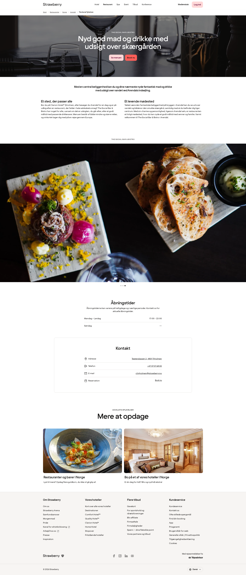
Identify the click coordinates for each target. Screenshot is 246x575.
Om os (46, 506)
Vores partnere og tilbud (138, 534)
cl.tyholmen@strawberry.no (149, 373)
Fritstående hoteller (94, 535)
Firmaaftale (132, 521)
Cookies (173, 543)
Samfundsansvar (51, 514)
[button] (120, 285)
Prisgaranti (174, 527)
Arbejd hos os (49, 531)
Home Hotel (90, 527)
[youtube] (132, 555)
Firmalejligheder (134, 525)
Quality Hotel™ (92, 518)
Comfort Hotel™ (92, 514)
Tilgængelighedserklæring (181, 539)
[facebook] (113, 555)
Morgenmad (49, 518)
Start (45, 12)
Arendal (73, 12)
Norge (64, 12)
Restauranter (54, 12)
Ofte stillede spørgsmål (180, 514)
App (171, 522)
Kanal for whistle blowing (55, 527)
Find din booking (177, 518)
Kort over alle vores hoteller (98, 506)
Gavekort (131, 506)
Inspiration (48, 539)
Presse (46, 535)
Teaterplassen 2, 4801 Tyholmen (147, 358)
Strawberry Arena (51, 510)
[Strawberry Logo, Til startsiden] (52, 4)
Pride (45, 522)
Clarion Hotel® (92, 522)
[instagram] (120, 555)
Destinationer (91, 510)
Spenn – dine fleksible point (140, 530)
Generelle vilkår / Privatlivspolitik (184, 535)
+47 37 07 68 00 (154, 366)
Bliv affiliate (132, 517)
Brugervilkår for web (178, 531)
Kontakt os (174, 510)
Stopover (89, 531)
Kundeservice (175, 506)
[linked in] (126, 555)
